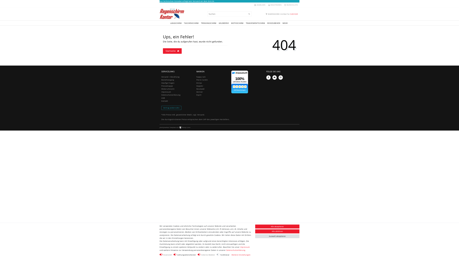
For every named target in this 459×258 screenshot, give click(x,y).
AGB (163, 98)
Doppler (199, 86)
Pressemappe (167, 86)
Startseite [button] (171, 50)
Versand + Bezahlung (170, 77)
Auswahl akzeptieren (277, 236)
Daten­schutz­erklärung (170, 95)
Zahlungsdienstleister (186, 255)
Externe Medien (208, 255)
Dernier (199, 92)
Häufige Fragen (167, 83)
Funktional (224, 255)
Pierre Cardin (202, 80)
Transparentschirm (255, 23)
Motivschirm (237, 23)
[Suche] (249, 14)
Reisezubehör (273, 23)
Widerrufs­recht (167, 89)
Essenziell (167, 255)
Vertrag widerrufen (171, 108)
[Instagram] (281, 77)
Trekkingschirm (208, 23)
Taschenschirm (191, 23)
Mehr (285, 23)
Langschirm (176, 23)
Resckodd (200, 89)
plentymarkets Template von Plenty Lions (175, 127)
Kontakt (164, 101)
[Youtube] (274, 77)
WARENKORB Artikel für (283, 14)
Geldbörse (224, 23)
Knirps (199, 83)
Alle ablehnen (277, 231)
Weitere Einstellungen (241, 255)
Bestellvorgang (167, 80)
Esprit (198, 95)
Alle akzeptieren (277, 226)
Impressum (166, 92)
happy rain (201, 77)
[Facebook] (268, 77)
